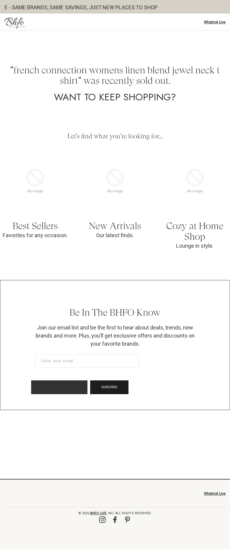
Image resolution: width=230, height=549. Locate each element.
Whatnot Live (215, 22)
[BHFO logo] (14, 23)
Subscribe (109, 387)
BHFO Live (98, 513)
